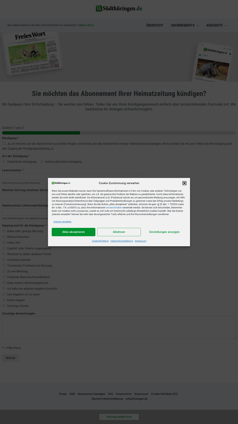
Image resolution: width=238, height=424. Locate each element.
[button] (184, 183)
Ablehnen (119, 232)
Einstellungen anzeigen (164, 232)
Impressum (140, 241)
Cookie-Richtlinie (100, 241)
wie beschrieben (114, 207)
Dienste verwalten (62, 221)
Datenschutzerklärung (121, 241)
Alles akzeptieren (73, 232)
